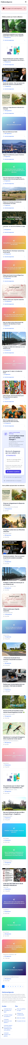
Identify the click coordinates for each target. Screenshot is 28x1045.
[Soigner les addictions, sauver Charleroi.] (14, 150)
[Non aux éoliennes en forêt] (14, 127)
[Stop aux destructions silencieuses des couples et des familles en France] (14, 318)
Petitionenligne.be (6, 2)
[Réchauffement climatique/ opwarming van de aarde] (14, 247)
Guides (4, 1006)
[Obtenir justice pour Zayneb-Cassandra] (14, 295)
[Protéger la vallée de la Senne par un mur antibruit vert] (14, 343)
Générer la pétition (14, 471)
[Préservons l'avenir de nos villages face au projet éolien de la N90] (14, 271)
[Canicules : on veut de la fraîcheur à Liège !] (14, 222)
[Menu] (25, 2)
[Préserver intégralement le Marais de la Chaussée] (14, 103)
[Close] (24, 8)
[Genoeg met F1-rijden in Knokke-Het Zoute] (14, 367)
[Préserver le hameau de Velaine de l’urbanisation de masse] (14, 198)
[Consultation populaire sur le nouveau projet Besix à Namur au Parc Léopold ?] (14, 30)
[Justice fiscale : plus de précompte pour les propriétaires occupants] (14, 392)
